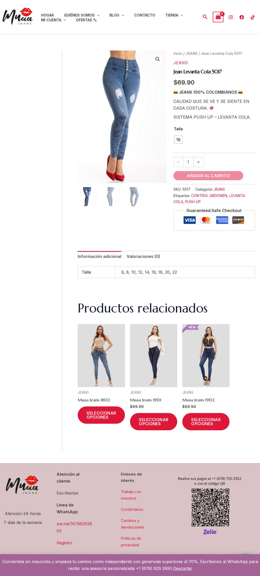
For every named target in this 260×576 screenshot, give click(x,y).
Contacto (144, 15)
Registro (64, 542)
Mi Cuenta (51, 20)
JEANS (192, 53)
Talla (178, 129)
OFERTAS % (86, 20)
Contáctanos (132, 509)
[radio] (178, 139)
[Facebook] (241, 17)
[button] (97, 15)
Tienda (171, 15)
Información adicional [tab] (99, 256)
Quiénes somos (79, 15)
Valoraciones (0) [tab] (143, 256)
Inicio (177, 53)
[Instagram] (231, 17)
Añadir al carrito (208, 175)
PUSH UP (193, 202)
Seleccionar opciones (101, 415)
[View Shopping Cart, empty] (218, 17)
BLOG (114, 15)
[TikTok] (252, 17)
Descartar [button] (182, 568)
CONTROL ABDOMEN (209, 195)
